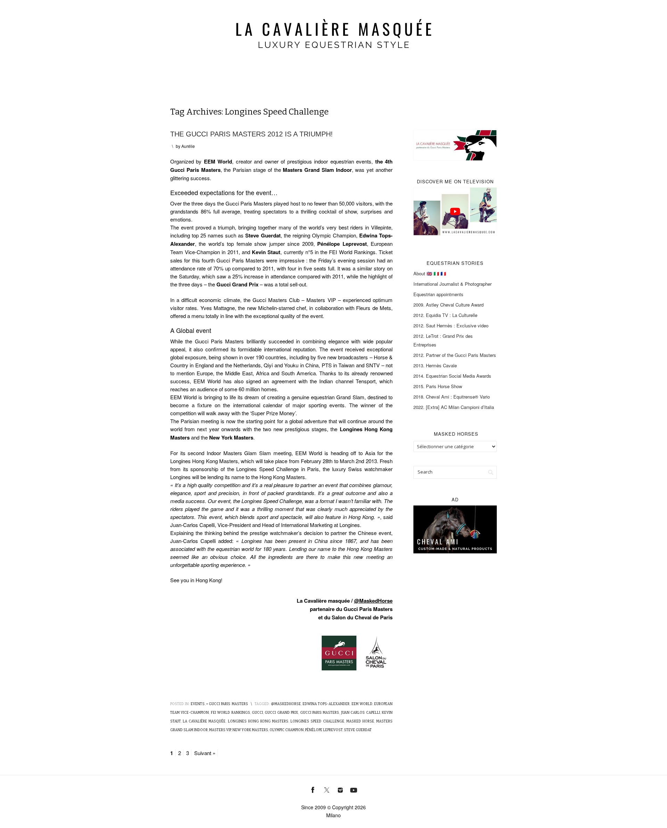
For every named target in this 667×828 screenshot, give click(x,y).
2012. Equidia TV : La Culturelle (445, 315)
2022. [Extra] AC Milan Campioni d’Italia (453, 407)
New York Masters (250, 730)
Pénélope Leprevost (324, 730)
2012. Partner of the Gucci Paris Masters (454, 355)
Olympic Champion (287, 730)
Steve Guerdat (358, 730)
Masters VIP (220, 730)
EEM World (362, 704)
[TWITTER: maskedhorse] (327, 789)
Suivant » (204, 752)
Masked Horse (360, 721)
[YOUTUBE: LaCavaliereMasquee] (354, 789)
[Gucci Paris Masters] (339, 652)
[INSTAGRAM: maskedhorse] (340, 789)
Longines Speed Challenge (317, 721)
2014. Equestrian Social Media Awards (452, 376)
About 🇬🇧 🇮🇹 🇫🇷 (429, 273)
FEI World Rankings (230, 713)
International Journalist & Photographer (452, 284)
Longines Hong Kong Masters (258, 721)
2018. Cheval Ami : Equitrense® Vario (451, 396)
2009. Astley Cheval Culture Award (448, 304)
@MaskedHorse (373, 600)
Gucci (257, 713)
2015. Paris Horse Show (437, 386)
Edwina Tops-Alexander (326, 704)
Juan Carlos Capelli (360, 713)
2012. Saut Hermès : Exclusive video (450, 325)
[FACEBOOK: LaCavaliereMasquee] (313, 789)
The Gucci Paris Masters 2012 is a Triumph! (251, 134)
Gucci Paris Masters (319, 713)
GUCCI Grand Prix (281, 713)
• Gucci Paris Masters (227, 704)
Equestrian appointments (438, 294)
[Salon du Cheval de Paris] (375, 652)
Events (198, 704)
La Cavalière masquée (204, 721)
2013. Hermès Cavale (435, 365)
